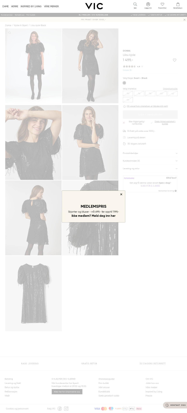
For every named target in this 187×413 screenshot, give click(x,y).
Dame (5, 6)
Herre (14, 6)
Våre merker (51, 6)
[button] (135, 6)
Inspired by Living (31, 6)
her (113, 216)
